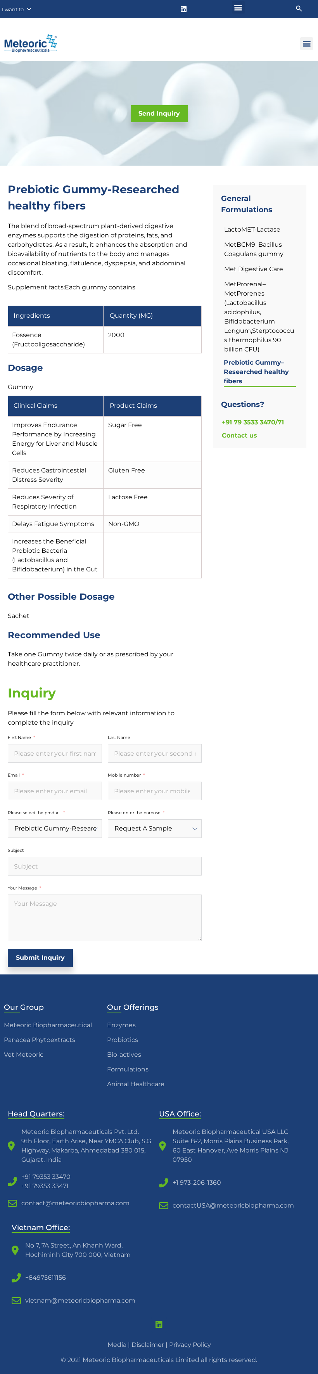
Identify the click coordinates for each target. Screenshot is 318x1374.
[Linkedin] (183, 9)
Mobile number (124, 775)
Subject (16, 850)
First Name (19, 737)
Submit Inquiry (40, 957)
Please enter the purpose (134, 812)
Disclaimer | (150, 1344)
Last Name (119, 737)
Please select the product (34, 812)
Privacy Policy (190, 1344)
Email (14, 775)
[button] (238, 7)
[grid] (105, 329)
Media (116, 1344)
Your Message (22, 888)
